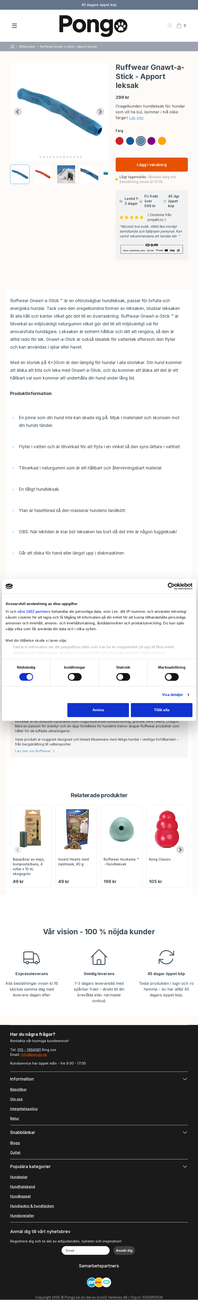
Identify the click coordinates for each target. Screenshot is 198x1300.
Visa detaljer (172, 695)
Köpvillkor (18, 1089)
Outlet (15, 1152)
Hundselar (19, 1177)
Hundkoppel (20, 1196)
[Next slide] (100, 112)
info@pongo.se (34, 1054)
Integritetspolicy (24, 1109)
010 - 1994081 (29, 1050)
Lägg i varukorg (152, 164)
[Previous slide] (18, 850)
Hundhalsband (22, 1186)
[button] (19, 174)
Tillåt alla (161, 710)
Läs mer (136, 117)
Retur (14, 1118)
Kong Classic (160, 859)
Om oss (16, 1099)
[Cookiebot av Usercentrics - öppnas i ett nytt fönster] (171, 586)
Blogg (15, 1143)
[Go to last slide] (18, 112)
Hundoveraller (22, 1215)
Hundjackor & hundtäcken (32, 1206)
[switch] (75, 677)
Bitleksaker (27, 46)
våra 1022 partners (34, 611)
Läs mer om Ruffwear (33, 751)
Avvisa (98, 710)
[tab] (37, 157)
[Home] (12, 46)
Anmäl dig (124, 1250)
